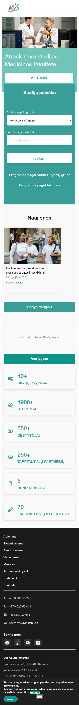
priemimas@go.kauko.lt (23, 622)
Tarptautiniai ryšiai (15, 571)
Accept (10, 699)
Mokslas (9, 564)
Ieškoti (39, 158)
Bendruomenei (13, 550)
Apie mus (9, 536)
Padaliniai (10, 578)
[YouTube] (27, 642)
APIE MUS (39, 77)
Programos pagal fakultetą (39, 185)
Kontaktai (9, 585)
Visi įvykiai (39, 359)
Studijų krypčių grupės (21, 112)
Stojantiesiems (13, 543)
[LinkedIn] (38, 642)
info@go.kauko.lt (19, 614)
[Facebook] (7, 642)
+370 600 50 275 (20, 598)
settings (35, 692)
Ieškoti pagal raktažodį (21, 132)
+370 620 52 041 (20, 606)
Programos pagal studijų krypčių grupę (39, 175)
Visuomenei (11, 557)
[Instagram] (17, 642)
